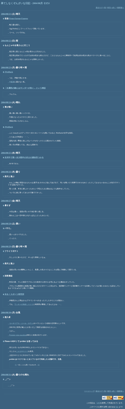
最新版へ (120, 8)
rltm (117, 407)
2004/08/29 (6, 246)
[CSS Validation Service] (118, 399)
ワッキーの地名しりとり (23, 304)
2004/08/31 (6, 374)
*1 (15, 365)
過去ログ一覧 (101, 8)
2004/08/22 (6, 40)
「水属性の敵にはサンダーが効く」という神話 (25, 88)
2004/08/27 (6, 201)
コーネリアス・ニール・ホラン (21, 323)
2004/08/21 (6, 14)
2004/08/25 (6, 153)
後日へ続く (111, 391)
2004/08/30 (6, 312)
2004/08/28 (6, 223)
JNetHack (9, 72)
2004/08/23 (6, 67)
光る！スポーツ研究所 (14, 294)
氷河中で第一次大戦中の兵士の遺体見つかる (24, 157)
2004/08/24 (6, 102)
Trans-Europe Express (18, 18)
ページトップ (89, 391)
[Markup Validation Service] (107, 399)
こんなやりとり (22, 351)
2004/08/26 (6, 172)
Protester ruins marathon (17, 335)
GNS (98, 403)
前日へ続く (111, 8)
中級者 (11, 82)
